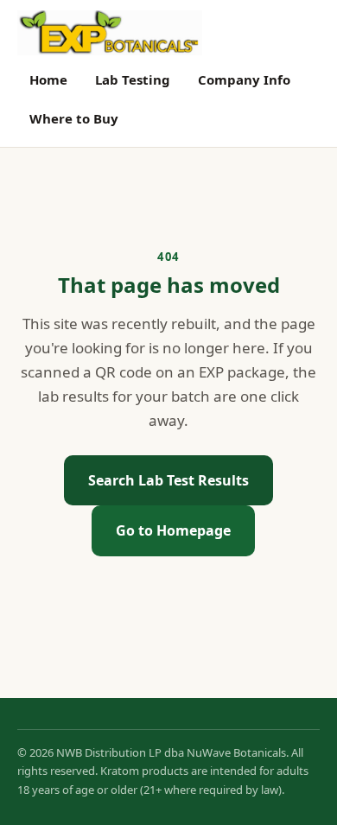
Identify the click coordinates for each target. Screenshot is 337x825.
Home (48, 79)
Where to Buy (73, 118)
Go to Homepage (173, 530)
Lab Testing (132, 79)
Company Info (244, 79)
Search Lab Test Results (168, 480)
